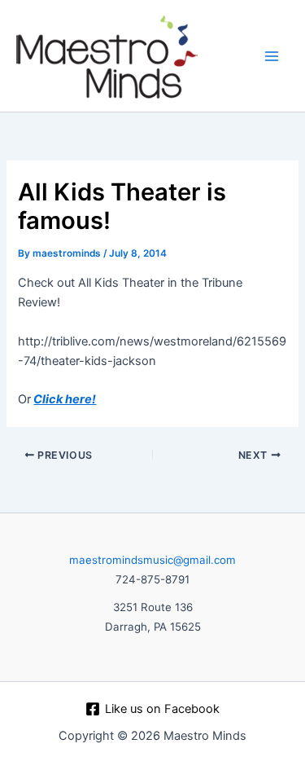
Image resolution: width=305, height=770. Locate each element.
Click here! (64, 399)
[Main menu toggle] (272, 56)
